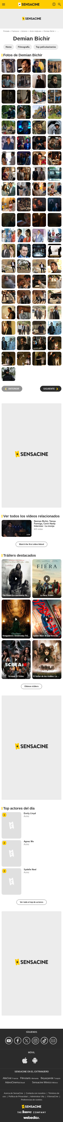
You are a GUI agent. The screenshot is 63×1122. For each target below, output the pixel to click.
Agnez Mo (29, 841)
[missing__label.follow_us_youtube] (9, 1040)
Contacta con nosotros (36, 1093)
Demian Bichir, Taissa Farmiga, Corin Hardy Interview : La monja (45, 523)
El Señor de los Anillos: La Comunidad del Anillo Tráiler (47, 676)
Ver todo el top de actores (31, 902)
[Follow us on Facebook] (18, 1040)
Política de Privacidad (18, 1096)
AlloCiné (7, 1078)
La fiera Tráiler (46, 595)
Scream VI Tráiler (16, 676)
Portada (6, 31)
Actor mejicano (35, 31)
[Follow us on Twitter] (27, 1040)
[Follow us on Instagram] (36, 1040)
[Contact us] (54, 1040)
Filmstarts (25, 1078)
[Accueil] (28, 4)
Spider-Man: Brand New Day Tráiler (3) (47, 636)
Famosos (15, 31)
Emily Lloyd (30, 813)
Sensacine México (42, 1082)
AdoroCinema (12, 1082)
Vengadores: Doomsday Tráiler (16, 636)
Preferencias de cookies (31, 1100)
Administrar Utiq (37, 1096)
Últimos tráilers (31, 686)
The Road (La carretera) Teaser (16, 595)
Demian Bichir (49, 31)
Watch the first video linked (31, 544)
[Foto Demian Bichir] (8, 66)
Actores (24, 31)
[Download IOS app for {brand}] (26, 1060)
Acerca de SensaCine (13, 1093)
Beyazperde (47, 1078)
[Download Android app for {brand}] (36, 1060)
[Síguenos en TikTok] (45, 1040)
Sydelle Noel (30, 869)
